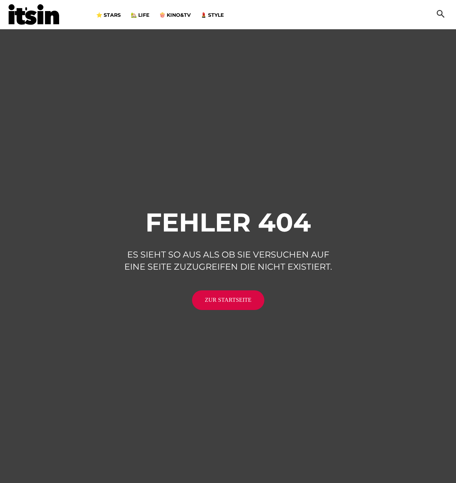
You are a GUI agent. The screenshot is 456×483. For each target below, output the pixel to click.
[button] (440, 14)
